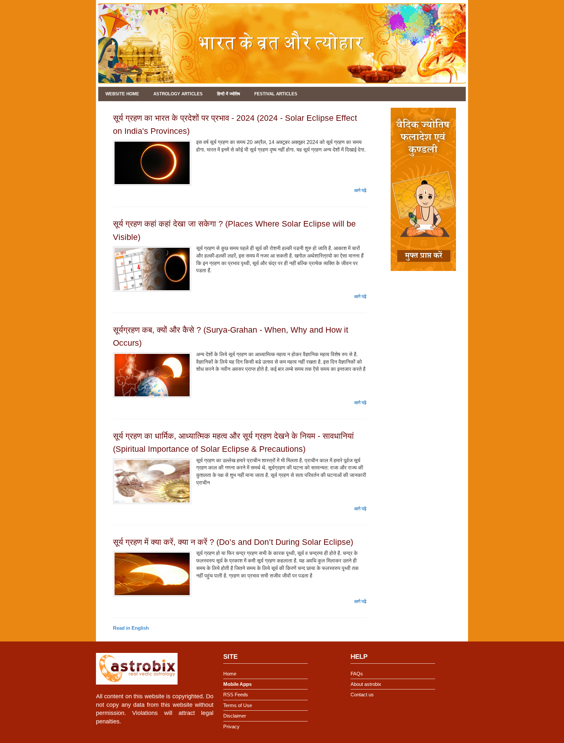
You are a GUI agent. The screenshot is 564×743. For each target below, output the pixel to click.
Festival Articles (275, 93)
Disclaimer (234, 716)
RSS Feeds (235, 694)
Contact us (362, 694)
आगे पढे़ (360, 190)
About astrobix (366, 684)
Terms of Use (237, 705)
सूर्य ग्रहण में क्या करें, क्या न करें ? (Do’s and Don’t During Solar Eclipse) (233, 541)
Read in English (131, 628)
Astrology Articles (178, 93)
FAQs (357, 673)
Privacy (231, 726)
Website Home (122, 93)
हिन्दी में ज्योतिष (228, 93)
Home (229, 673)
